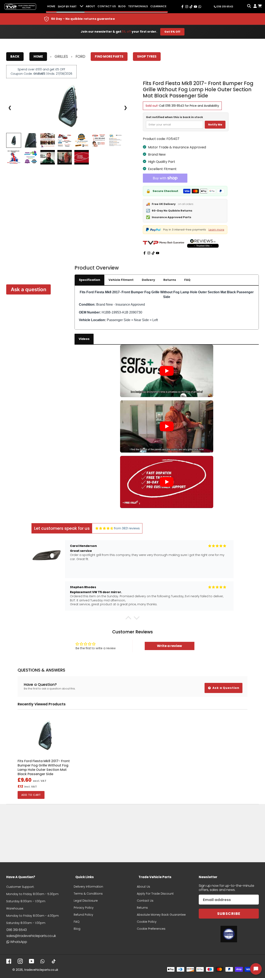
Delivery (148, 280)
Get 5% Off (172, 32)
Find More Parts (109, 56)
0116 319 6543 (174, 106)
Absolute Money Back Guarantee (161, 915)
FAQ (187, 280)
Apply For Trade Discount (155, 894)
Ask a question (28, 289)
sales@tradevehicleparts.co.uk (31, 935)
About (90, 6)
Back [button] (14, 56)
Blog (122, 6)
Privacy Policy (84, 908)
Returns (169, 280)
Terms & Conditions (88, 894)
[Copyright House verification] (228, 934)
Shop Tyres (147, 56)
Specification (89, 280)
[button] (128, 619)
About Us (143, 887)
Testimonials (138, 6)
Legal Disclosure (86, 901)
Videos (84, 339)
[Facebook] (144, 253)
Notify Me (215, 125)
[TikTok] (153, 253)
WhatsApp (18, 941)
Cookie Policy (147, 922)
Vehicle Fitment (121, 280)
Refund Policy (83, 915)
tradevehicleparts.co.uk (41, 970)
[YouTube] (157, 253)
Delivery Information (88, 887)
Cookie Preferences (151, 929)
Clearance (158, 6)
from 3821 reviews (127, 528)
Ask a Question (225, 688)
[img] (104, 528)
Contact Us (107, 6)
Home (51, 6)
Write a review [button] (169, 645)
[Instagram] (149, 253)
